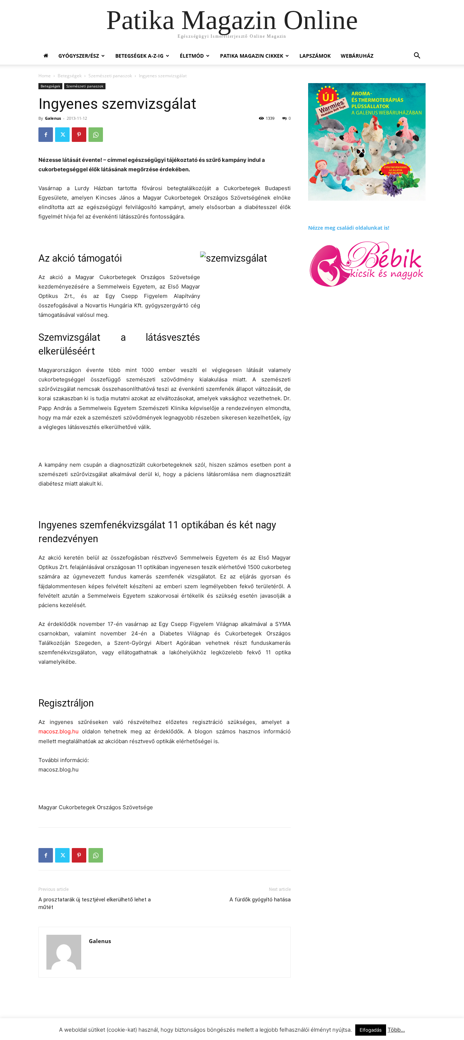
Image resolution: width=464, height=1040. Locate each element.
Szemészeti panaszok (110, 76)
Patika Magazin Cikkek (251, 55)
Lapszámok (315, 55)
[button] (417, 56)
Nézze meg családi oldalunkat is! (348, 227)
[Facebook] (45, 134)
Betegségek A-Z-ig (139, 55)
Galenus (53, 118)
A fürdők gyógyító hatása (260, 899)
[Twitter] (62, 134)
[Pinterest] (79, 134)
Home (44, 76)
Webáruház (357, 55)
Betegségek (70, 76)
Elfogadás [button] (371, 1030)
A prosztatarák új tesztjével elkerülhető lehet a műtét (94, 903)
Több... (396, 1029)
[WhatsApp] (95, 134)
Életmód (192, 55)
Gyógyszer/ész (78, 55)
